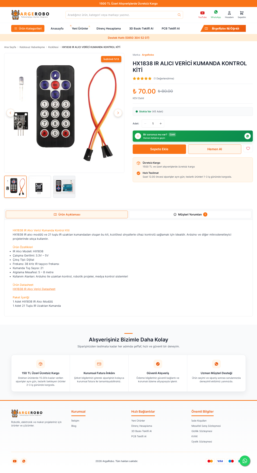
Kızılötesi (53, 47)
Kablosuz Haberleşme (32, 47)
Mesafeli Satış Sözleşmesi (206, 425)
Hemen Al (214, 149)
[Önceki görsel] (10, 113)
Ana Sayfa (10, 47)
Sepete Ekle (159, 149)
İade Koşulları (198, 420)
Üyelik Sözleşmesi (201, 441)
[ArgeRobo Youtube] (14, 461)
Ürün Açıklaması (69, 214)
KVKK (194, 436)
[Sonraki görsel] (118, 113)
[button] (64, 113)
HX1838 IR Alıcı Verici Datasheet (34, 289)
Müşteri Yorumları (192, 214)
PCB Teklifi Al (138, 436)
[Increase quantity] (160, 123)
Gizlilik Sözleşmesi (201, 431)
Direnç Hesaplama (141, 425)
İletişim (75, 420)
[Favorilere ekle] (248, 148)
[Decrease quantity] (145, 123)
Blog (73, 425)
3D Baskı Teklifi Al (141, 431)
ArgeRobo (148, 54)
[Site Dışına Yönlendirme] (23, 461)
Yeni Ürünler (138, 420)
